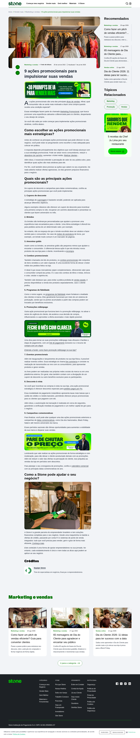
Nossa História (60, 688)
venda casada (79, 280)
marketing (110, 101)
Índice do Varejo (61, 693)
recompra (70, 251)
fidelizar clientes (70, 155)
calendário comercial (80, 466)
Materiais (72, 3)
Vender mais (51, 3)
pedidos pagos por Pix (73, 389)
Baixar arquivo (116, 151)
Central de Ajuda (77, 688)
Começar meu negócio (35, 3)
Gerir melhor (62, 3)
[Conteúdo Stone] (15, 3)
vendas (124, 107)
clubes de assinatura (65, 234)
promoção (111, 107)
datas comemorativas (46, 420)
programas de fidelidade (55, 294)
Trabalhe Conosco (62, 697)
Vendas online (109, 67)
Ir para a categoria (68, 663)
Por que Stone (60, 684)
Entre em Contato (77, 684)
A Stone (81, 3)
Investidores (59, 711)
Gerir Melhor (43, 695)
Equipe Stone (40, 568)
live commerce (71, 362)
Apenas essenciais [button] (118, 732)
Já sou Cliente (76, 693)
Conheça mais (38, 543)
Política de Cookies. (19, 734)
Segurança (91, 684)
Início (10, 12)
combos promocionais (69, 260)
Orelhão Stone (76, 707)
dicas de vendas (73, 102)
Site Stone (59, 716)
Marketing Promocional (69, 112)
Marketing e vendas (33, 12)
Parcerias (58, 701)
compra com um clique (33, 346)
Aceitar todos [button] (104, 732)
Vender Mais (43, 691)
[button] (131, 732)
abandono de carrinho (33, 155)
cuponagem (42, 200)
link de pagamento (56, 343)
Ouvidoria (74, 703)
